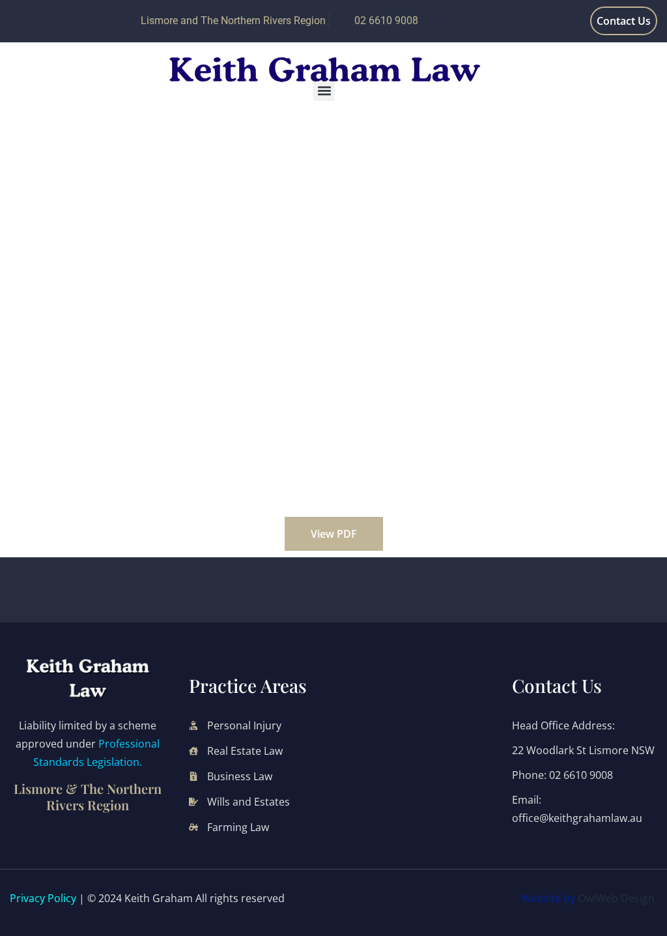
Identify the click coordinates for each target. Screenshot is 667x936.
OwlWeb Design (616, 898)
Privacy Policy (43, 898)
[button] (324, 90)
